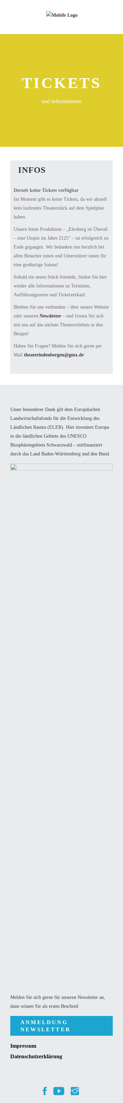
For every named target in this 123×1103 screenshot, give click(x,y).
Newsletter (51, 316)
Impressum (23, 1046)
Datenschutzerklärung (36, 1056)
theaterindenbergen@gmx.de (54, 354)
